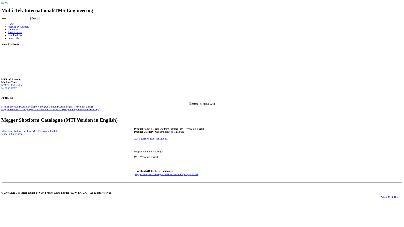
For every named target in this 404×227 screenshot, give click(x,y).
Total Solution (15, 32)
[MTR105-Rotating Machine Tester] (14, 87)
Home (11, 24)
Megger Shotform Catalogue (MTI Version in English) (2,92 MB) (167, 174)
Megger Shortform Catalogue (15, 106)
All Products (14, 29)
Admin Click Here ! (390, 197)
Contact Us (13, 38)
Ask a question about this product (150, 138)
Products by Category (18, 26)
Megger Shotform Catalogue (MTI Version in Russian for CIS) (32, 109)
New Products (15, 35)
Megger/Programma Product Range (81, 109)
